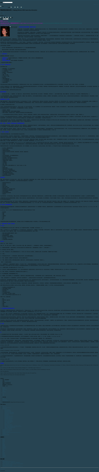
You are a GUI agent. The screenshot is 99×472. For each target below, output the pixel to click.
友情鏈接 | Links (5, 433)
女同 (3, 390)
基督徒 (3, 444)
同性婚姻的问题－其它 (9, 418)
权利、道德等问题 (8, 422)
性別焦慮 (4, 456)
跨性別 (3, 440)
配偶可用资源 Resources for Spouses (8, 461)
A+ (96, 4)
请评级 (1, 18)
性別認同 (4, 446)
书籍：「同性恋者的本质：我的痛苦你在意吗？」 (13, 426)
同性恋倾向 (4, 389)
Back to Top (2, 468)
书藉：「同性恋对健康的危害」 (10, 427)
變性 (3, 449)
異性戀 (3, 454)
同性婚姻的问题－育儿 (9, 417)
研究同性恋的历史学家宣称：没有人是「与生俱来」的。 (12, 466)
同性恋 (3, 439)
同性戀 (3, 441)
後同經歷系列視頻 (5, 434)
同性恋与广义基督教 (8, 424)
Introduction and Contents (6, 407)
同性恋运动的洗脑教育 (9, 421)
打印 (3, 12)
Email (3, 13)
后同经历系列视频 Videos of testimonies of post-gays (11, 432)
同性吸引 (4, 455)
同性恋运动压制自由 (8, 419)
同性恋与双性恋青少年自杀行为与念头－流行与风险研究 (12, 463)
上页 (3, 393)
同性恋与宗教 (7, 423)
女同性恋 (4, 391)
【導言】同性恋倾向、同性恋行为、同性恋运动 (11, 462)
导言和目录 (4, 408)
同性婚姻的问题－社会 (9, 416)
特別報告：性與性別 (8, 428)
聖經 (3, 451)
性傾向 (3, 450)
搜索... (1, 2)
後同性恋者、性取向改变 (9, 413)
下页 (3, 395)
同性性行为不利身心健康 (9, 412)
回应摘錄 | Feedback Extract (7, 429)
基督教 (3, 445)
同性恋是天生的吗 (8, 411)
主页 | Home (4, 406)
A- (98, 4)
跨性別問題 (7, 414)
